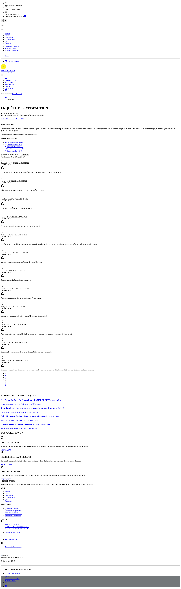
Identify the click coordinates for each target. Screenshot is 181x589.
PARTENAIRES (10, 84)
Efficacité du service (15, 147)
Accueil (7, 34)
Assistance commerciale (13, 510)
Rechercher (24, 155)
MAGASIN (9, 82)
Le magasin (9, 37)
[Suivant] (5, 20)
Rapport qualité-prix (15, 151)
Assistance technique (12, 508)
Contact (7, 35)
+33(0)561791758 (11, 539)
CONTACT (9, 88)
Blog (6, 41)
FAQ (6, 582)
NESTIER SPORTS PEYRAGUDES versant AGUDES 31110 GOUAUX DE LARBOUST (17, 527)
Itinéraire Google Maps (12, 532)
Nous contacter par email (13, 547)
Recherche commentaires (13, 514)
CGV (7, 577)
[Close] (2, 29)
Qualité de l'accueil (15, 142)
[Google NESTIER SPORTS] (6, 586)
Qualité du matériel (14, 145)
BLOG (7, 86)
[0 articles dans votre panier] (6, 90)
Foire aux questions (11, 50)
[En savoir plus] (25, 16)
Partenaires (8, 43)
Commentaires (10, 39)
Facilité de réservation (15, 149)
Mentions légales (10, 48)
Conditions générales (12, 47)
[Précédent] (2, 20)
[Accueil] (6, 79)
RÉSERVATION (10, 81)
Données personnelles (12, 579)
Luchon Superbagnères (12, 573)
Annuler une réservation (13, 516)
